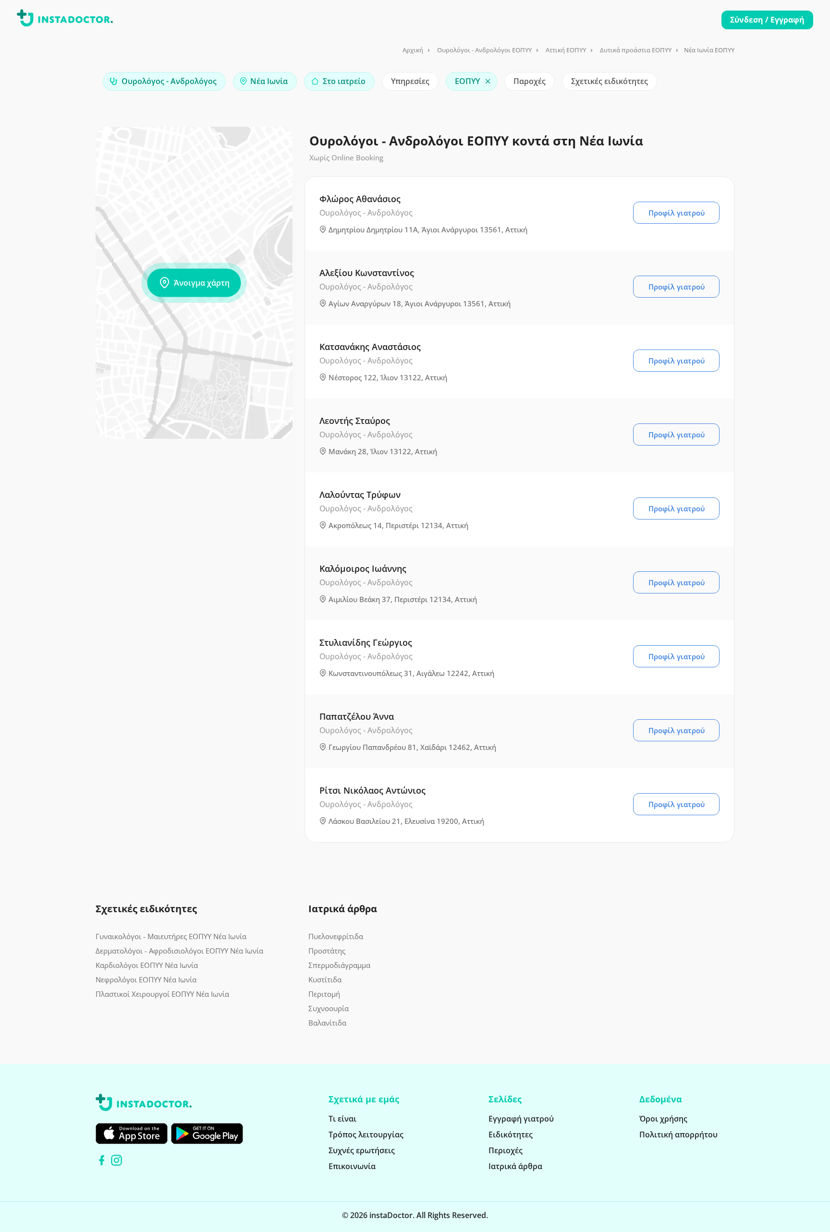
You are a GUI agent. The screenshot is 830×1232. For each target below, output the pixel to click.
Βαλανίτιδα (327, 1022)
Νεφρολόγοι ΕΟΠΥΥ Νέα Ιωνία (146, 979)
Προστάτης (326, 950)
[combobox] (164, 81)
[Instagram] (116, 1160)
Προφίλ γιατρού (676, 212)
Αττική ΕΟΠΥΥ (566, 50)
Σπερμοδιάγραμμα (339, 965)
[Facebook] (102, 1160)
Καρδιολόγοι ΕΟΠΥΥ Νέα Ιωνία (147, 965)
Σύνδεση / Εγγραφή (767, 19)
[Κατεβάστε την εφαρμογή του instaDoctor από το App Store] (132, 1133)
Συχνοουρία (328, 1008)
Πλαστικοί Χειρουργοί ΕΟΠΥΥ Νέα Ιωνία (162, 994)
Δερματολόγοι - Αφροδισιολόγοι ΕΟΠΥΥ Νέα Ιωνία (179, 950)
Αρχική (413, 50)
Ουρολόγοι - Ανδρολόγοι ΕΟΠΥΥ (484, 50)
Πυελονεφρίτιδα (335, 936)
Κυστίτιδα (325, 979)
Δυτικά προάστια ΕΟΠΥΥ (635, 50)
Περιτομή (324, 994)
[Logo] (65, 19)
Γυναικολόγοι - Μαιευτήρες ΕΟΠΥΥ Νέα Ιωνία (171, 936)
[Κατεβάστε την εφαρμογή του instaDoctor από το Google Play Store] (207, 1133)
